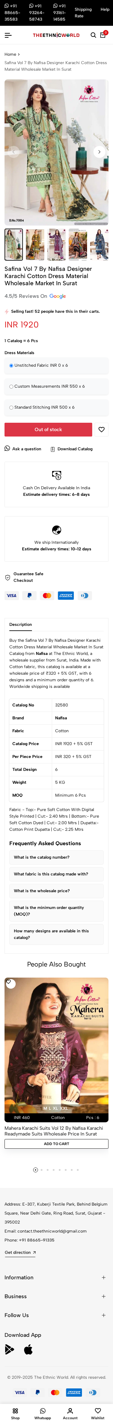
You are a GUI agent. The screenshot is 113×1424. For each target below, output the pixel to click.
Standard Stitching (44, 407)
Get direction (18, 1252)
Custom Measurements (49, 386)
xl (55, 1108)
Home (10, 54)
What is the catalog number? (42, 857)
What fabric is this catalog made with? (51, 874)
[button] (99, 152)
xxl (64, 1108)
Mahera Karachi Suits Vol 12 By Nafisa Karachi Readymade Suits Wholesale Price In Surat (54, 1131)
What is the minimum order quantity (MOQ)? (49, 911)
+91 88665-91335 (37, 1240)
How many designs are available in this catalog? (51, 934)
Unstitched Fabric (41, 365)
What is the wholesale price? (42, 890)
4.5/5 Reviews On (27, 296)
